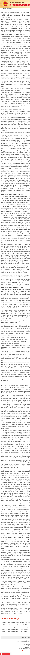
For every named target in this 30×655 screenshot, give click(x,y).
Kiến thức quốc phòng (21, 12)
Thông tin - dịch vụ (11, 12)
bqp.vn (23, 650)
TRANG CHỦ (23, 637)
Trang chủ (3, 12)
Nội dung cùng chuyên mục (10, 619)
